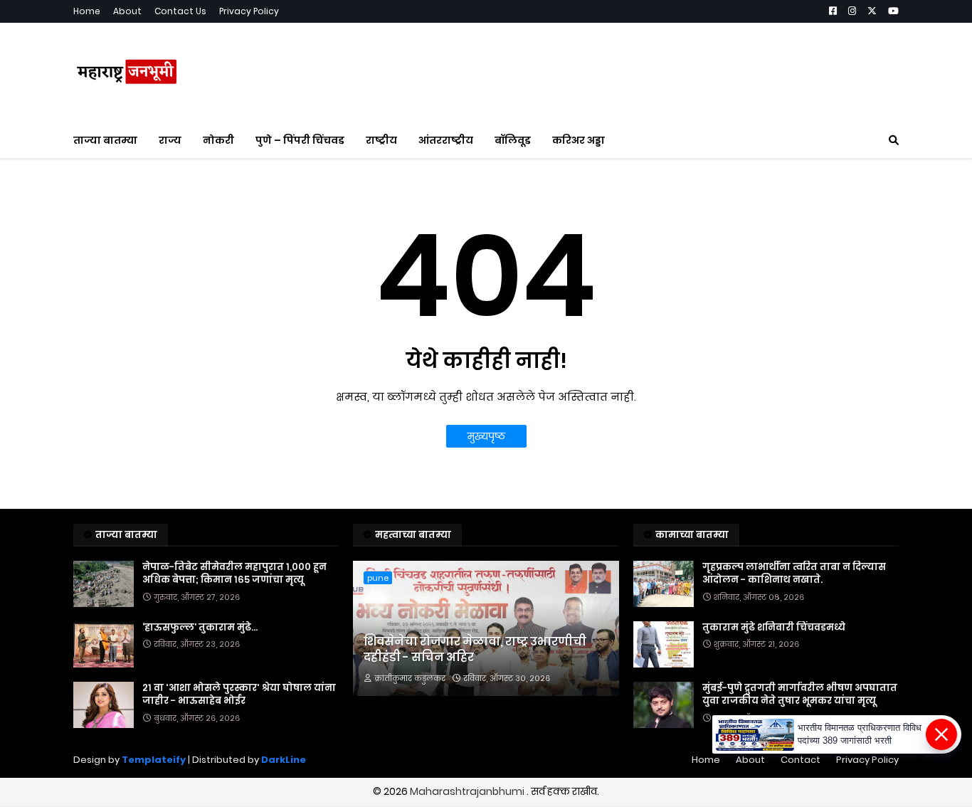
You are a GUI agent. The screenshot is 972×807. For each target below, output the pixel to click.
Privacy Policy (249, 11)
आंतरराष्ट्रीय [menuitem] (445, 140)
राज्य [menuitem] (170, 140)
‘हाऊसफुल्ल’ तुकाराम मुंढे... (200, 627)
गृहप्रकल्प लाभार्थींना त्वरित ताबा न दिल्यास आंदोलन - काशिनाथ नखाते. (794, 573)
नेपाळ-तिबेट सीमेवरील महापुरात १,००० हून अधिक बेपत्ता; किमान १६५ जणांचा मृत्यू (234, 573)
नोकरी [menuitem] (218, 140)
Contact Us (180, 11)
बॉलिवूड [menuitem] (513, 140)
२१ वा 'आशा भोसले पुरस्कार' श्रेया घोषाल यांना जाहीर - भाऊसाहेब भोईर (239, 694)
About (127, 11)
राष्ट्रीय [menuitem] (381, 140)
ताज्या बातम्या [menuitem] (105, 140)
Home (86, 11)
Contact (800, 759)
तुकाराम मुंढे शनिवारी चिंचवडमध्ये (773, 627)
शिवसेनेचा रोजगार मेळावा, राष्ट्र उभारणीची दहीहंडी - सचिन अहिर (475, 649)
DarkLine (283, 759)
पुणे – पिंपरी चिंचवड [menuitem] (299, 140)
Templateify (154, 759)
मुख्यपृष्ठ (486, 436)
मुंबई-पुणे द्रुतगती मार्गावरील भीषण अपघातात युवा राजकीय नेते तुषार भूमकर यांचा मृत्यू (799, 694)
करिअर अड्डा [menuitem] (578, 140)
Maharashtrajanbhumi (468, 791)
